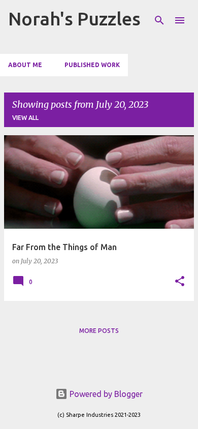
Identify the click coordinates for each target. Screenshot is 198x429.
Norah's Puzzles (74, 18)
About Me (25, 65)
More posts (99, 330)
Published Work (92, 65)
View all (25, 117)
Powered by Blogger (105, 394)
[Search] (159, 20)
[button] (180, 282)
